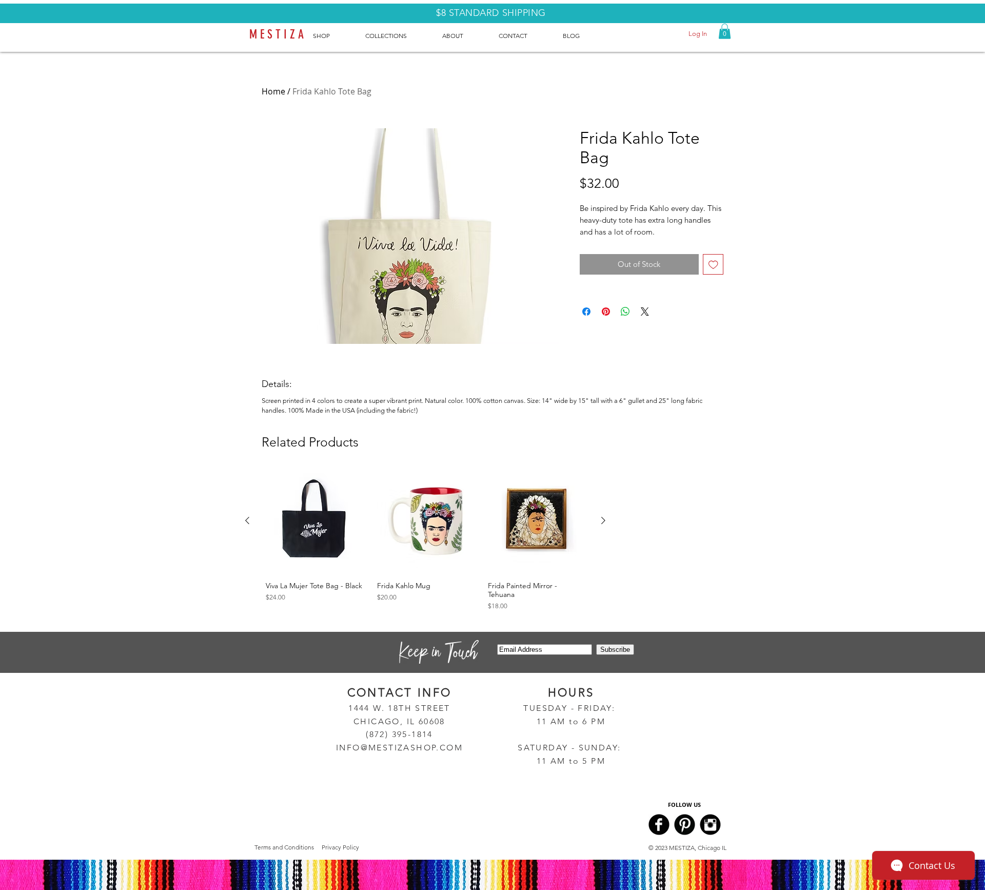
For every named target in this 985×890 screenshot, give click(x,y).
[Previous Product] (247, 520)
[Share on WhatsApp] (625, 311)
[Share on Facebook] (586, 311)
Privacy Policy (340, 847)
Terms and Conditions (284, 847)
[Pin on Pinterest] (606, 311)
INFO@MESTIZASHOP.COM (399, 747)
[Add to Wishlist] (713, 264)
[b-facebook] (658, 824)
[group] (425, 542)
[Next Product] (603, 520)
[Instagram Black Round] (710, 824)
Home (273, 91)
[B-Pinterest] (684, 824)
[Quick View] (314, 521)
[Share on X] (645, 311)
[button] (724, 31)
